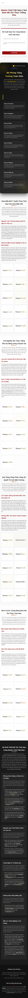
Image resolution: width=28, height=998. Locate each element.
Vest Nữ (8, 804)
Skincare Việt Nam (13, 792)
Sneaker (19, 817)
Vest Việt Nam (16, 801)
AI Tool (9, 992)
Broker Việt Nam (19, 952)
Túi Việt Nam (16, 808)
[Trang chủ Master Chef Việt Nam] (3, 2)
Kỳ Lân (8, 944)
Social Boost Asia (12, 81)
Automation (9, 877)
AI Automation (18, 884)
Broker (14, 954)
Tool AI (12, 992)
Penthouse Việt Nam (10, 908)
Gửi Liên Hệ (14, 52)
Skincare (13, 794)
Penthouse (8, 911)
